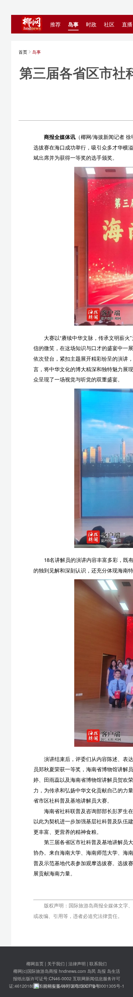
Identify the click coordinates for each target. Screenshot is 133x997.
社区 (109, 24)
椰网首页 (35, 963)
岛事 (73, 24)
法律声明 (77, 963)
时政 (91, 24)
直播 (127, 24)
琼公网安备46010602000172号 (69, 985)
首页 (23, 51)
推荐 (55, 24)
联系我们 (98, 963)
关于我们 (56, 963)
